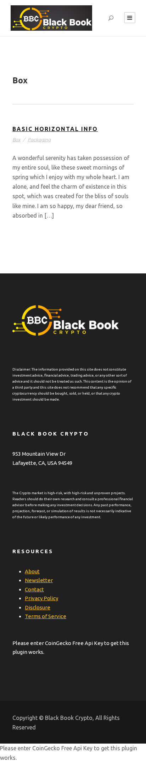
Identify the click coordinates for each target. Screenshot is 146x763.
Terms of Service (45, 616)
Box (16, 139)
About (32, 571)
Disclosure (37, 607)
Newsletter (39, 580)
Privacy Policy (41, 598)
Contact (34, 589)
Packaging (39, 139)
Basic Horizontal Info (55, 129)
